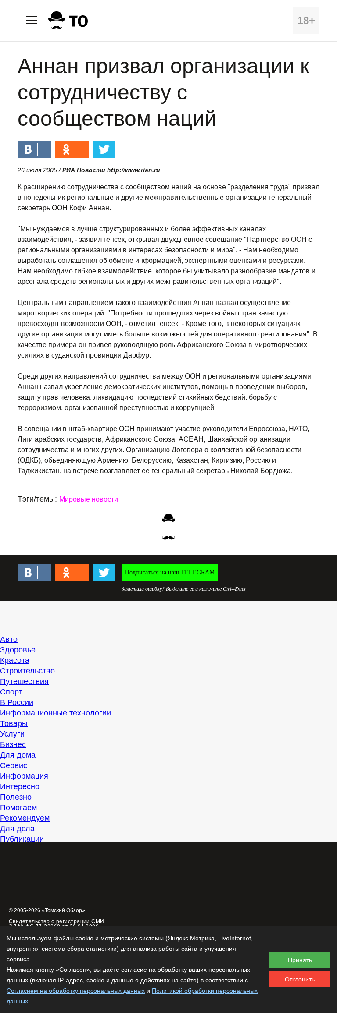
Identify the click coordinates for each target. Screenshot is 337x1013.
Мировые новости (88, 499)
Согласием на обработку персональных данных (76, 990)
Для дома (18, 755)
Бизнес (13, 744)
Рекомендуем (25, 818)
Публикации (22, 839)
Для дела (17, 828)
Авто (9, 639)
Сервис (13, 765)
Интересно (19, 786)
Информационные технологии (55, 712)
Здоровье (18, 649)
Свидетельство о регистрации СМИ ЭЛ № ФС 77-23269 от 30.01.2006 (56, 924)
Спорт (11, 691)
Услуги (12, 734)
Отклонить (300, 979)
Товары (14, 723)
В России (16, 702)
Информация (24, 776)
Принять (300, 959)
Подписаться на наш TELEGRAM (170, 572)
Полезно (16, 797)
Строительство (27, 670)
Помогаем (18, 807)
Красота (14, 660)
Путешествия (24, 681)
